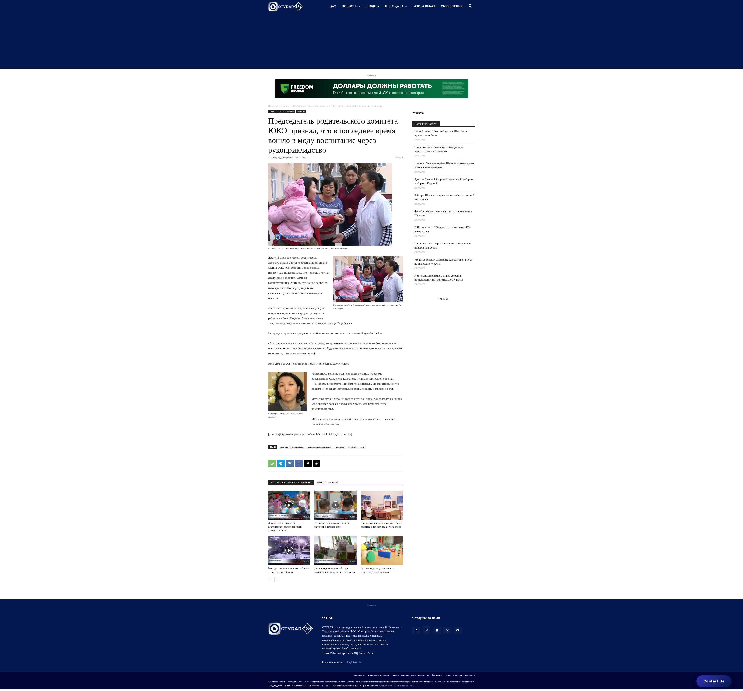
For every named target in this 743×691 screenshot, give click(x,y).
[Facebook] (299, 463)
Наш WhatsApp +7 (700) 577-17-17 (347, 653)
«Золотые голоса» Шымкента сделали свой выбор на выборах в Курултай (443, 261)
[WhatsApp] (272, 463)
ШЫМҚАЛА (394, 6)
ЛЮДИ (371, 6)
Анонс (286, 106)
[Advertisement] (371, 42)
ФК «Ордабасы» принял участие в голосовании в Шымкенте (443, 213)
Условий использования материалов (395, 685)
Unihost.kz (325, 685)
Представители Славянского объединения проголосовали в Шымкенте (438, 149)
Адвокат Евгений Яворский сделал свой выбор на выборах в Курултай (443, 181)
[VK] (290, 463)
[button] (470, 6)
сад (362, 447)
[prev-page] (270, 579)
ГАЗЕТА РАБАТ (424, 6)
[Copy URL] (316, 463)
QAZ (333, 6)
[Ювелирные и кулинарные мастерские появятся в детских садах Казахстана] (382, 505)
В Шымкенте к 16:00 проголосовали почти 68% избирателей (442, 229)
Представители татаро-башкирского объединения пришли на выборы (443, 245)
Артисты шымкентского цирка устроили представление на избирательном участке (438, 277)
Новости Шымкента (286, 111)
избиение (340, 447)
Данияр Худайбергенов (281, 157)
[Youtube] (458, 630)
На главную (274, 106)
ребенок (352, 447)
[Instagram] (426, 630)
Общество (301, 111)
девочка (284, 447)
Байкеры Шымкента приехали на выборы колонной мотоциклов (444, 197)
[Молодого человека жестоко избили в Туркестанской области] (289, 550)
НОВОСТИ (350, 6)
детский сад (298, 447)
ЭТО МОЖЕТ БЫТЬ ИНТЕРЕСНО (291, 482)
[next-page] (276, 579)
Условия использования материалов (371, 675)
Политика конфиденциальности (460, 675)
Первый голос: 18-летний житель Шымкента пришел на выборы (440, 133)
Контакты (437, 675)
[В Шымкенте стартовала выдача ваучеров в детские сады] (335, 505)
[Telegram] (281, 463)
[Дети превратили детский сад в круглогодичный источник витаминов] (335, 550)
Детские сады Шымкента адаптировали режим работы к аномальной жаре (284, 526)
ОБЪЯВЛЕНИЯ (452, 6)
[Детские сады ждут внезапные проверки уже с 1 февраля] (382, 550)
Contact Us (713, 681)
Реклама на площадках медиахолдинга (410, 675)
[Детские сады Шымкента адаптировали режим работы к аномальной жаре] (289, 505)
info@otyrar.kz (353, 662)
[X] (308, 463)
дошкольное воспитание (319, 447)
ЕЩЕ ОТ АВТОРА (327, 482)
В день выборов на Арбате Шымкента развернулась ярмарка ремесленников (444, 165)
